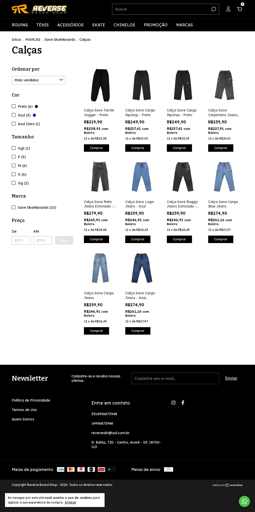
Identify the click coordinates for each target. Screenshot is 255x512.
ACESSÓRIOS (70, 24)
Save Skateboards (60, 39)
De (14, 231)
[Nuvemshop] (227, 485)
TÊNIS (42, 24)
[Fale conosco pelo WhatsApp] (244, 501)
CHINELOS (124, 24)
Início (16, 39)
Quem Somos (23, 419)
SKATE (98, 24)
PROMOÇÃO (156, 24)
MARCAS (184, 24)
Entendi (70, 502)
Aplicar (64, 240)
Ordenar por (26, 69)
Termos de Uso (24, 410)
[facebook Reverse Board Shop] (183, 402)
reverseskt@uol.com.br (110, 433)
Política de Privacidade (31, 400)
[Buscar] (213, 9)
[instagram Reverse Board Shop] (173, 402)
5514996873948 (104, 414)
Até (36, 231)
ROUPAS (20, 24)
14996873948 (102, 423)
